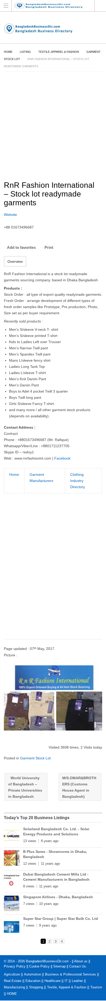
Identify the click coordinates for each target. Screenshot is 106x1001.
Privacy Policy (14, 966)
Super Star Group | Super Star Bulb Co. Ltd (60, 919)
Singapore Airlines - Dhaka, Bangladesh (58, 897)
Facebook (62, 458)
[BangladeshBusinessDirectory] (52, 5)
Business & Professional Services (70, 974)
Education (32, 981)
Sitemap (59, 966)
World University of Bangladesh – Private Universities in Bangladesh (25, 787)
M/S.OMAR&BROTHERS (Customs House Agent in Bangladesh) (79, 787)
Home (8, 51)
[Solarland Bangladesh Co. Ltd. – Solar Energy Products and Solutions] (11, 836)
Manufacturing (14, 987)
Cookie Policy (39, 966)
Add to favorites (21, 247)
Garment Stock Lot (35, 758)
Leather (77, 981)
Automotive (32, 974)
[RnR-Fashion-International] (53, 698)
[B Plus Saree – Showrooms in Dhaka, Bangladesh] (11, 859)
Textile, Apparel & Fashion (58, 51)
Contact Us (77, 966)
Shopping (36, 987)
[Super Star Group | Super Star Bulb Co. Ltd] (11, 926)
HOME (12, 994)
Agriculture (12, 974)
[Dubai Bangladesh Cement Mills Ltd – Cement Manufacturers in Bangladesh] (11, 881)
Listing (25, 51)
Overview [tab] (15, 261)
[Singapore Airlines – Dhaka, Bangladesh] (11, 904)
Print (49, 247)
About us (80, 961)
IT (66, 981)
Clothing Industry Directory (77, 480)
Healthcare (52, 981)
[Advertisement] (53, 571)
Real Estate (12, 981)
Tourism (96, 987)
